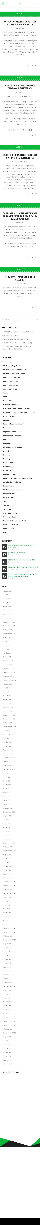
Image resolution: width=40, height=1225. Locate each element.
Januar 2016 (7, 1064)
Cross (5, 393)
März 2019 (7, 917)
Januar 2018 (7, 971)
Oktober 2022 (8, 765)
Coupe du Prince (10, 389)
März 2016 (7, 1056)
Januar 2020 (7, 878)
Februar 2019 (8, 920)
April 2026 (7, 607)
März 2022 (7, 789)
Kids (5, 439)
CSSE (5, 397)
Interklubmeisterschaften (14, 424)
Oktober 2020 (8, 847)
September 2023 (9, 727)
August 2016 (8, 1037)
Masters (6, 455)
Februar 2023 (8, 750)
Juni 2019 (6, 905)
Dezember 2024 (9, 669)
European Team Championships (16, 408)
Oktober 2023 (8, 723)
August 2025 (8, 638)
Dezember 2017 (9, 975)
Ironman (6, 428)
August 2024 (8, 684)
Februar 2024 (8, 707)
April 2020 (7, 866)
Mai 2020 (6, 862)
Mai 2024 (6, 696)
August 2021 (8, 816)
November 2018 (9, 932)
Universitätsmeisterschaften (15, 521)
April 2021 (7, 827)
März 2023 (7, 746)
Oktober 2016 (8, 1029)
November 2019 (9, 886)
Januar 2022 (7, 796)
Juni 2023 (6, 734)
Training (7, 505)
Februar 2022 (8, 793)
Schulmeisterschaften (12, 482)
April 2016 (7, 1052)
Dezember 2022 (9, 758)
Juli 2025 (6, 641)
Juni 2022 (6, 777)
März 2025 (7, 657)
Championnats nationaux (14, 374)
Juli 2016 (6, 1041)
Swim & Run (8, 498)
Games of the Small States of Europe (19, 412)
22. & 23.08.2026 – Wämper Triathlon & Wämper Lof (19, 332)
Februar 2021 (8, 835)
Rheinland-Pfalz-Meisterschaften (17, 478)
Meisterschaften (10, 467)
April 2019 (7, 913)
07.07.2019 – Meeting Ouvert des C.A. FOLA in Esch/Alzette (20, 23)
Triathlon (20, 92)
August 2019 (8, 897)
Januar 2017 (7, 1017)
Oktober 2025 (8, 630)
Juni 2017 (6, 998)
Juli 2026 (6, 595)
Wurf (5, 532)
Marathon (7, 451)
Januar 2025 (7, 665)
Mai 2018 (6, 955)
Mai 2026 (6, 603)
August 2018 (8, 944)
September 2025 (9, 634)
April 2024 (7, 700)
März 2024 (7, 703)
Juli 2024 (6, 688)
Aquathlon (7, 362)
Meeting (21, 28)
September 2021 (9, 812)
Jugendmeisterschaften (13, 432)
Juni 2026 (6, 599)
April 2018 (7, 959)
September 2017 (9, 986)
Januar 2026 (7, 618)
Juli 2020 (6, 858)
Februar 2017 (8, 1013)
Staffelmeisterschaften (13, 490)
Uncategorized (9, 517)
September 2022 (9, 769)
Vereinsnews (8, 529)
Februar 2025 (8, 661)
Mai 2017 (6, 1002)
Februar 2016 (8, 1060)
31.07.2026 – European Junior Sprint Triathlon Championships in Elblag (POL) (17, 348)
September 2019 (9, 893)
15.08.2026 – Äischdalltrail (10, 336)
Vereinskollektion (10, 525)
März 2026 (7, 610)
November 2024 (9, 672)
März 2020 (7, 870)
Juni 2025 (6, 645)
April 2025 (7, 653)
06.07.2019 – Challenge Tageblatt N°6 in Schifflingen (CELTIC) (20, 156)
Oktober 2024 (8, 676)
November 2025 (9, 626)
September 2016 (9, 1033)
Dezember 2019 (9, 882)
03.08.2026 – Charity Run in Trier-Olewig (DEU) (17, 343)
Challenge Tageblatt (21, 161)
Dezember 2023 (9, 715)
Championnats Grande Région (16, 370)
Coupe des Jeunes (10, 385)
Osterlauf (7, 470)
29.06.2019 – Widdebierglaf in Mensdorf (20, 278)
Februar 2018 (8, 967)
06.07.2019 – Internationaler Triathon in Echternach (20, 87)
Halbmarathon (9, 416)
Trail (5, 501)
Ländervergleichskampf (13, 447)
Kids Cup (6, 443)
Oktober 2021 (8, 808)
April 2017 (7, 1006)
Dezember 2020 (9, 843)
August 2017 (8, 990)
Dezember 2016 (9, 1021)
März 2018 (7, 963)
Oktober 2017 (8, 982)
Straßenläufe (21, 283)
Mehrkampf (8, 463)
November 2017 (9, 979)
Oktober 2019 (8, 889)
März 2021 (7, 831)
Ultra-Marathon (10, 513)
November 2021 (9, 804)
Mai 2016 (6, 1048)
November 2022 (9, 762)
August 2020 (8, 855)
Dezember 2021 (9, 800)
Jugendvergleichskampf (13, 436)
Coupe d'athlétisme (11, 377)
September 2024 (9, 680)
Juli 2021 (6, 820)
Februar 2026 (8, 614)
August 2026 (8, 591)
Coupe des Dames (10, 381)
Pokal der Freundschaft (13, 474)
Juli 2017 (6, 994)
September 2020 (9, 851)
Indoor (6, 420)
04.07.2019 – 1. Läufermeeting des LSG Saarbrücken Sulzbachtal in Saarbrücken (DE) (20, 216)
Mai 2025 (6, 649)
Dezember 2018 (9, 928)
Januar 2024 (7, 711)
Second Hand (8, 486)
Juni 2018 (6, 951)
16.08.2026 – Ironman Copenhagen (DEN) (15, 339)
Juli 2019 (6, 901)
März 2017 (7, 1010)
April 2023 (7, 742)
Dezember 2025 (9, 622)
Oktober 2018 (8, 936)
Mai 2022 (6, 781)
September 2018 (9, 940)
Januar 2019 (7, 924)
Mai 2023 (6, 738)
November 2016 (9, 1025)
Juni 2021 (6, 824)
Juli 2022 (6, 773)
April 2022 (7, 785)
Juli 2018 (6, 948)
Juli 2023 (6, 731)
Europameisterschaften (13, 405)
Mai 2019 (6, 909)
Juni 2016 (6, 1044)
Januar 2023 (7, 754)
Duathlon (7, 401)
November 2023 (9, 719)
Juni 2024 (6, 692)
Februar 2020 (8, 874)
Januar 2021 (7, 839)
